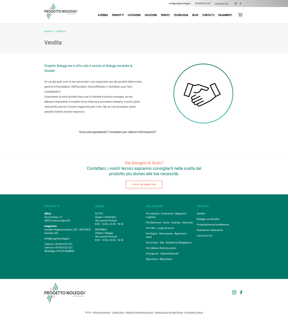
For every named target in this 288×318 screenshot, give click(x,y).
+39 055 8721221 (203, 3)
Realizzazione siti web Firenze (169, 312)
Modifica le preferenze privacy (139, 312)
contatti (208, 15)
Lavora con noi (221, 3)
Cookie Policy (118, 312)
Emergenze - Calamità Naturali (162, 253)
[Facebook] (240, 3)
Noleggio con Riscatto (208, 219)
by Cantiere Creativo (193, 312)
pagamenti (225, 15)
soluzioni (151, 15)
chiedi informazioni (144, 184)
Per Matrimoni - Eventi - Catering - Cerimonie (169, 222)
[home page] (61, 11)
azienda (103, 15)
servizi (165, 15)
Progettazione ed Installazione (213, 224)
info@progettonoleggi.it (180, 3)
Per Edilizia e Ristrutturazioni (161, 248)
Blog (195, 15)
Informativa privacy (101, 312)
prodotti (118, 15)
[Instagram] (235, 3)
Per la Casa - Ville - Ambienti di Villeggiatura (169, 242)
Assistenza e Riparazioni (210, 230)
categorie (134, 15)
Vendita (61, 31)
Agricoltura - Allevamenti (159, 259)
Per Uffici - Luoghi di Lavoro (160, 228)
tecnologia (181, 15)
